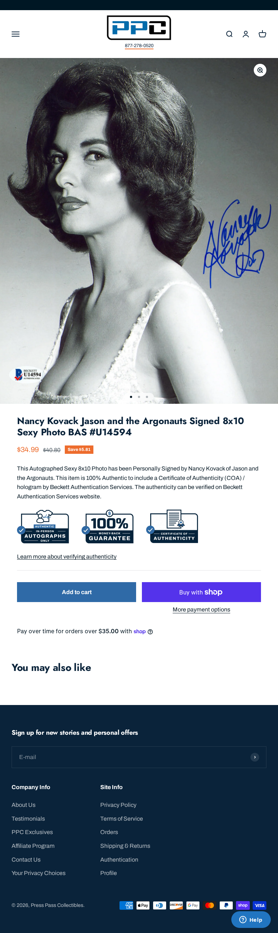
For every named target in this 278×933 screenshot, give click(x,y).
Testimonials (28, 819)
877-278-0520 (139, 45)
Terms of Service (121, 819)
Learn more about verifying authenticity (67, 556)
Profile (108, 873)
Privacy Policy (118, 805)
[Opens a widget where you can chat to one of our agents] (251, 920)
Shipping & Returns (125, 846)
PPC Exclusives (32, 832)
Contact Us (26, 860)
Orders (109, 832)
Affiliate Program (33, 846)
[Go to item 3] (147, 397)
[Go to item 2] (139, 397)
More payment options (201, 609)
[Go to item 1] (131, 397)
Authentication (119, 860)
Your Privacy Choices (39, 873)
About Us (23, 805)
